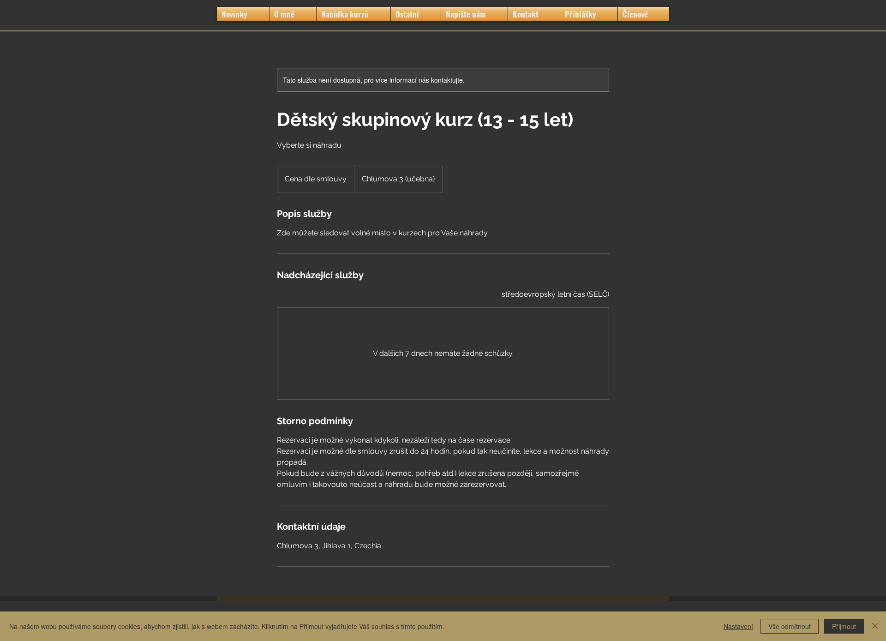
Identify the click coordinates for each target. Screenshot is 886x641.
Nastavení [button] (738, 626)
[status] (555, 294)
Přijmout (844, 626)
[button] (353, 14)
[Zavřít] (874, 626)
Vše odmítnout (789, 626)
